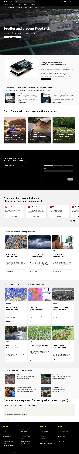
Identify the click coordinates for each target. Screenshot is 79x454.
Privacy (5, 452)
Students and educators (25, 436)
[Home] (8, 1)
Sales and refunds (43, 438)
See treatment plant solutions (58, 391)
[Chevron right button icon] (74, 221)
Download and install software (63, 431)
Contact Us (23, 434)
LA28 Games (5, 443)
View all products (43, 429)
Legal (44, 452)
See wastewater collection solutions (59, 378)
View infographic (25, 37)
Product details (14, 216)
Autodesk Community (62, 436)
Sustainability (24, 431)
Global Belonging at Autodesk (8, 441)
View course (10, 271)
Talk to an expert (12, 37)
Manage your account (62, 429)
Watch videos (34, 271)
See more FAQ (7, 419)
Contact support (61, 441)
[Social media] (8, 446)
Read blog (34, 321)
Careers (4, 431)
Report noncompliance (33, 452)
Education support (61, 438)
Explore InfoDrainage (56, 102)
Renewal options (43, 433)
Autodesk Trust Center (7, 436)
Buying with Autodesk (44, 431)
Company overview (6, 429)
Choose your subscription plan (45, 441)
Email (45, 168)
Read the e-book (46, 79)
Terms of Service (70, 174)
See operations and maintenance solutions (25, 391)
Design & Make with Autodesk (27, 443)
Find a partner (42, 436)
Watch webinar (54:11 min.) (14, 321)
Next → (70, 179)
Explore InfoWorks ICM (21, 102)
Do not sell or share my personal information (14, 452)
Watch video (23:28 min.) (60, 360)
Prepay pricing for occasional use (46, 443)
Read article (57, 321)
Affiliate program (24, 438)
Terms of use (40, 452)
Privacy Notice (63, 174)
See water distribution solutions (23, 378)
